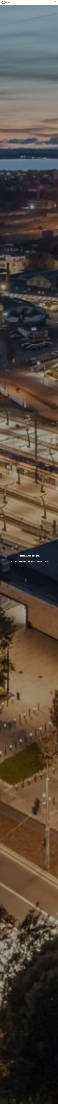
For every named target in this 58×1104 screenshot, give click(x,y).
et (48, 2)
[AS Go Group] (23, 2)
